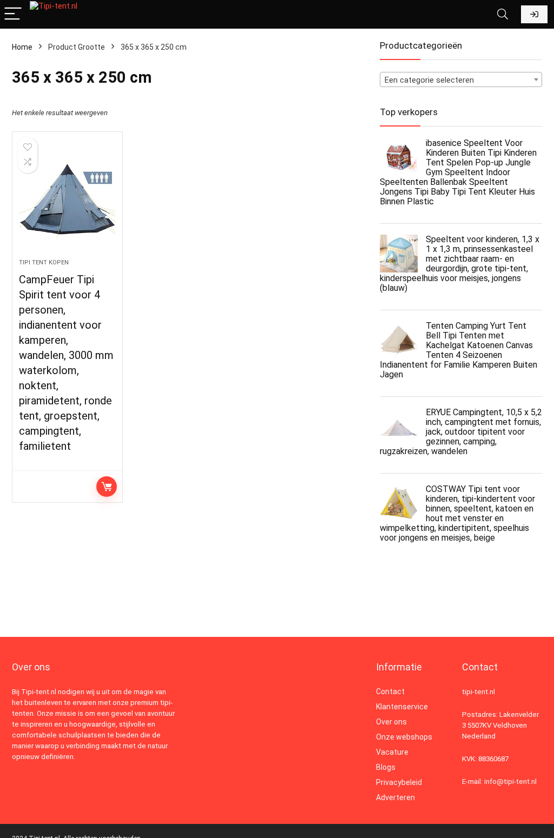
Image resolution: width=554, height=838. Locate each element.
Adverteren (395, 797)
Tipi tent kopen (44, 262)
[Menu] (13, 14)
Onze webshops (404, 737)
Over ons (391, 721)
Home (22, 47)
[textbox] (461, 80)
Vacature (392, 752)
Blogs (385, 767)
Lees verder (106, 486)
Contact (390, 691)
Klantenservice (402, 706)
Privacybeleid (399, 782)
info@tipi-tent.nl (510, 781)
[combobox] (461, 79)
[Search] (503, 14)
